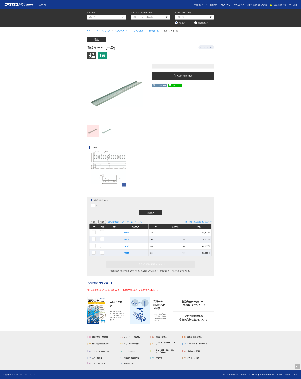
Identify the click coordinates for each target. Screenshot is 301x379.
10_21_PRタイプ (121, 31)
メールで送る (161, 85)
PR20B (126, 246)
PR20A (126, 233)
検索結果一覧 (154, 31)
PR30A (126, 239)
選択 (94, 222)
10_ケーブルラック (103, 31)
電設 (96, 39)
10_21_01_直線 (138, 31)
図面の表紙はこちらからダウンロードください (125, 222)
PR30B (126, 253)
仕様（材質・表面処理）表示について (198, 222)
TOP (88, 31)
